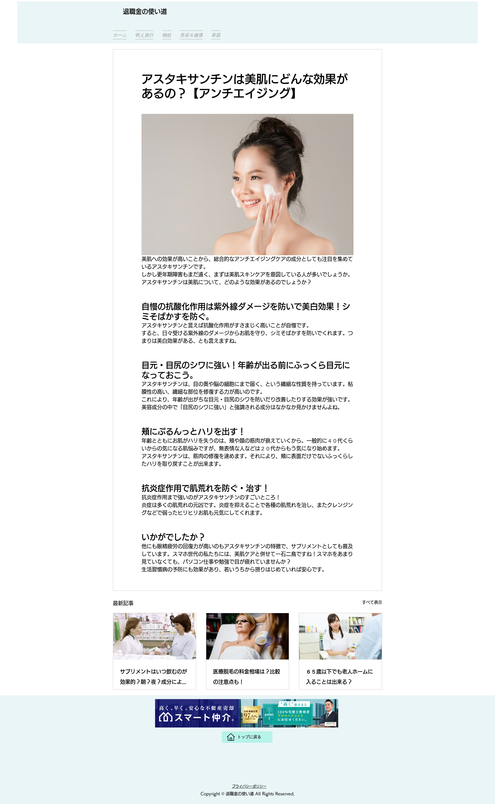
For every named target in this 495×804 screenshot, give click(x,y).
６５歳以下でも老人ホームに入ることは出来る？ (339, 676)
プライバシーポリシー (249, 786)
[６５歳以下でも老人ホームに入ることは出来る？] (340, 636)
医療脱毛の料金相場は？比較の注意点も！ (246, 676)
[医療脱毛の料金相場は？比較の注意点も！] (247, 636)
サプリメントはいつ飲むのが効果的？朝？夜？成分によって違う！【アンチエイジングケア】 (153, 678)
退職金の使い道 (145, 11)
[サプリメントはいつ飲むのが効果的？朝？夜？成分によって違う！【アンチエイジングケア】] (154, 636)
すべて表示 (372, 602)
